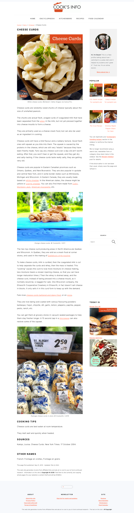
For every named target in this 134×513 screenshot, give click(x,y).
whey (42, 121)
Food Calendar (103, 505)
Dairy (25, 25)
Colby (75, 184)
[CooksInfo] (67, 13)
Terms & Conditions (30, 505)
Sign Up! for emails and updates (67, 498)
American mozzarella (41, 187)
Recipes (103, 498)
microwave (64, 318)
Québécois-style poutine (59, 255)
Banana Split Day (96, 338)
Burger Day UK (95, 306)
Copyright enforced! (30, 503)
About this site (30, 498)
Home (19, 25)
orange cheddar (33, 184)
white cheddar (32, 180)
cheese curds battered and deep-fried (43, 295)
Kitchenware (103, 503)
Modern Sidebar (108, 157)
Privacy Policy (30, 500)
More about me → (103, 72)
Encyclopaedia (103, 500)
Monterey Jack (24, 187)
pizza (69, 295)
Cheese (31, 25)
